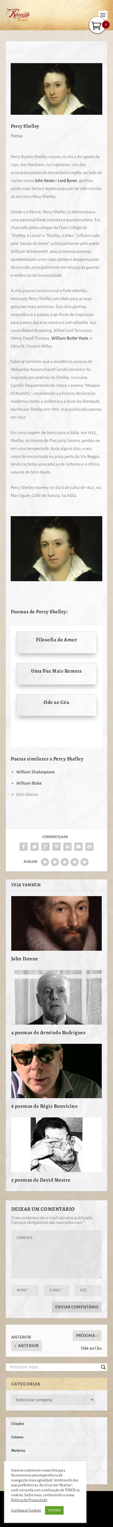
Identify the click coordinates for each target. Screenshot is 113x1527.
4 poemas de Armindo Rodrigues (48, 1032)
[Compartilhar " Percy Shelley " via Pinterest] (56, 846)
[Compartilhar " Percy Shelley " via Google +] (45, 846)
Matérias (18, 1451)
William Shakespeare (35, 772)
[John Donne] (56, 923)
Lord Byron (67, 180)
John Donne (24, 958)
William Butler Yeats (69, 338)
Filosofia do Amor (56, 639)
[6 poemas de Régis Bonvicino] (56, 1071)
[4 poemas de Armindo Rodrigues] (56, 997)
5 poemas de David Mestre (40, 1180)
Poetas (16, 135)
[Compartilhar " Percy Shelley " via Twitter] (34, 846)
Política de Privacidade (29, 1500)
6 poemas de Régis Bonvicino (44, 1106)
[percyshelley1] (56, 579)
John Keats (44, 180)
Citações (17, 1424)
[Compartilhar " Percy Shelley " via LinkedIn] (67, 846)
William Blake (29, 783)
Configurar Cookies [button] (26, 1510)
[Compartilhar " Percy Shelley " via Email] (78, 846)
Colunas (17, 1437)
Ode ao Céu (56, 702)
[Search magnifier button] (103, 1367)
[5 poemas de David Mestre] (56, 1144)
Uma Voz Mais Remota (56, 671)
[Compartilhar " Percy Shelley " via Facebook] (23, 846)
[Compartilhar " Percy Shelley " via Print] (89, 846)
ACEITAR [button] (54, 1510)
